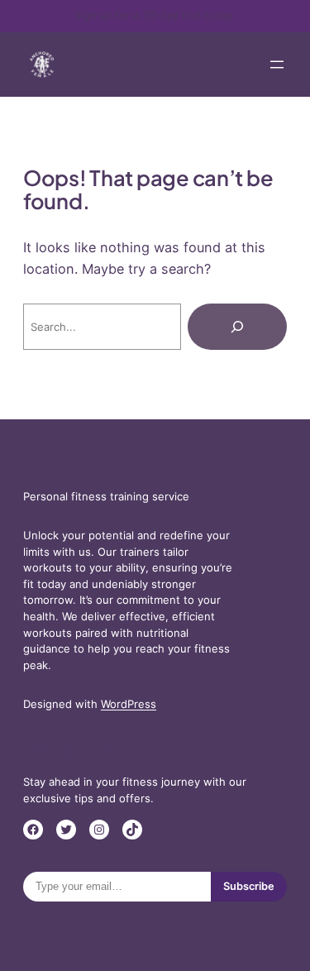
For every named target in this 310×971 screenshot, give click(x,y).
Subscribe (248, 886)
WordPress (128, 703)
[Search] (237, 327)
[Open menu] (277, 64)
